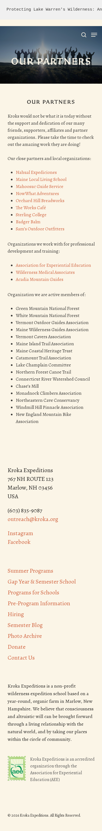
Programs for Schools (33, 592)
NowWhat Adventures (37, 193)
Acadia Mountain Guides (39, 279)
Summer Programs (30, 571)
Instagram (20, 533)
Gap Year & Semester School (42, 582)
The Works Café (31, 208)
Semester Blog (25, 625)
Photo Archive (25, 636)
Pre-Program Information (39, 603)
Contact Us (21, 658)
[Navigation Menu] (94, 34)
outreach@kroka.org (33, 519)
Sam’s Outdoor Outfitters (40, 229)
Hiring (16, 614)
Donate (17, 647)
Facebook (19, 542)
